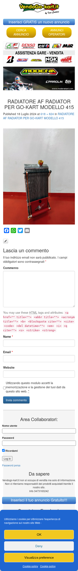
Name (8, 336)
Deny (39, 546)
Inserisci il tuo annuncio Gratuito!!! (39, 499)
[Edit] (5, 241)
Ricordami (11, 451)
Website (9, 367)
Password (8, 438)
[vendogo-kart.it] (39, 7)
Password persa (11, 465)
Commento (11, 268)
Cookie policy (30, 566)
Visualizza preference (39, 557)
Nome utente (9, 426)
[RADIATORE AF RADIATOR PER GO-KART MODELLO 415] (39, 176)
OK (39, 534)
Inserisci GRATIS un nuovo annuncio (39, 21)
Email (8, 352)
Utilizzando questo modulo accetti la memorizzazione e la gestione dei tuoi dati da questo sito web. (35, 387)
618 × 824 (47, 114)
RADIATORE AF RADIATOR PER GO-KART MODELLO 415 (38, 116)
